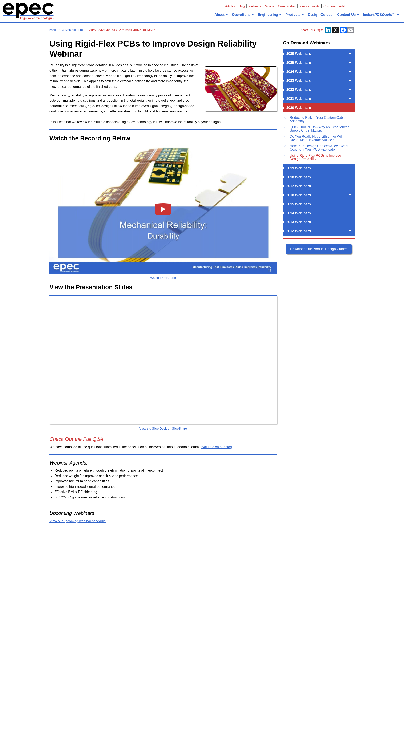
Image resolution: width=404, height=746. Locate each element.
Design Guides (320, 15)
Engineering (268, 15)
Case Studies (287, 6)
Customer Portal (334, 6)
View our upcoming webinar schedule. (77, 521)
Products (292, 15)
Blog (242, 6)
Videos (269, 6)
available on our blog (216, 447)
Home (52, 29)
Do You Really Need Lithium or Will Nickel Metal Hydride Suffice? (316, 138)
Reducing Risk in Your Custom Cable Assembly (318, 119)
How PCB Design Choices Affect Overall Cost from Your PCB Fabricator (320, 147)
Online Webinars (72, 29)
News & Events (309, 6)
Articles (230, 6)
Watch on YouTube (163, 278)
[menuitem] (221, 14)
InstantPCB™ (379, 15)
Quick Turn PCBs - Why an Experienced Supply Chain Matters (320, 128)
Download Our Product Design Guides (318, 249)
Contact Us (346, 15)
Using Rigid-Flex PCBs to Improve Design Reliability (122, 29)
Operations (241, 15)
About (219, 15)
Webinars (255, 6)
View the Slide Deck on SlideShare (163, 428)
